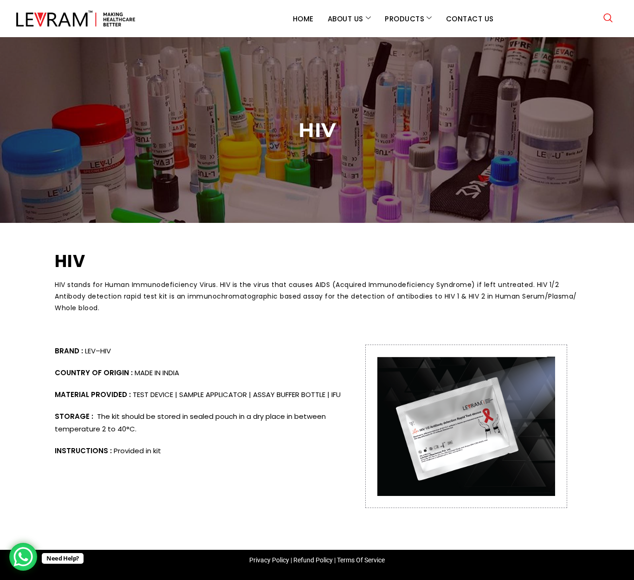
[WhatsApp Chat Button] (23, 557)
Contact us (470, 19)
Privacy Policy (269, 560)
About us (345, 19)
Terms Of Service (361, 560)
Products (404, 19)
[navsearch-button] (608, 18)
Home (303, 19)
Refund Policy (313, 560)
